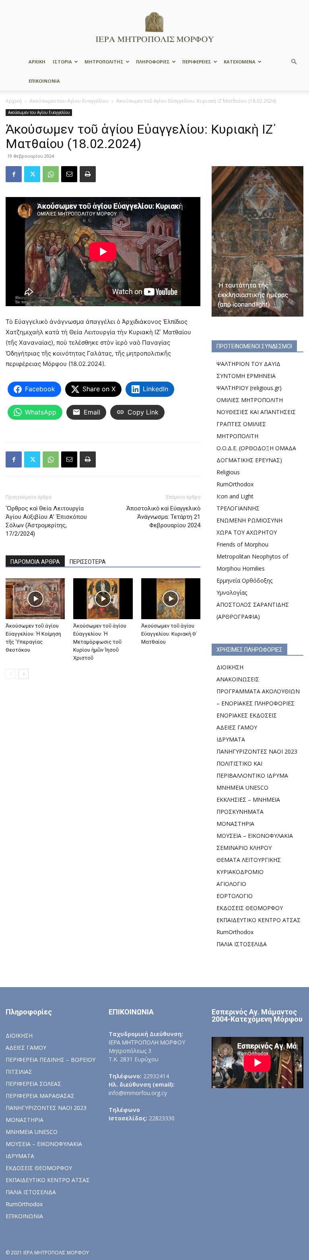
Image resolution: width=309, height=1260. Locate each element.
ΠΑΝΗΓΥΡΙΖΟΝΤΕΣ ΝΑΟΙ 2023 (256, 751)
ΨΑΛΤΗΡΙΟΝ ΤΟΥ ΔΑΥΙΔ (248, 364)
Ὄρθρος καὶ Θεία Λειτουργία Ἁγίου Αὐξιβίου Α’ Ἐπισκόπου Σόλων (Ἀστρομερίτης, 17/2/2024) (46, 521)
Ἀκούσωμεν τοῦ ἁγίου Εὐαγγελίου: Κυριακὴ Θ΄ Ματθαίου (169, 634)
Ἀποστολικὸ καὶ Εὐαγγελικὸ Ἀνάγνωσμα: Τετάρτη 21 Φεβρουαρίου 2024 (163, 517)
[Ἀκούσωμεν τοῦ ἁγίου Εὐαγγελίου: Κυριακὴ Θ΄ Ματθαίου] (170, 598)
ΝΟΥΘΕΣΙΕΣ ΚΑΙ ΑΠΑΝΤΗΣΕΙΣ (256, 412)
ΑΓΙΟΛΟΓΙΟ (231, 884)
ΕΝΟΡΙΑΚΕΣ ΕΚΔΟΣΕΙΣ (246, 715)
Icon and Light (234, 496)
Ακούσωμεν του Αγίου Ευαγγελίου (69, 101)
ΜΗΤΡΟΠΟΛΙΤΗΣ (104, 62)
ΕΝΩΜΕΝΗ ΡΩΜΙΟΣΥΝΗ (249, 520)
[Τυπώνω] (88, 174)
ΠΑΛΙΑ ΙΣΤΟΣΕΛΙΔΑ (241, 944)
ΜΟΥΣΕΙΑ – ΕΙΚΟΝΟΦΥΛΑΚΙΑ (254, 835)
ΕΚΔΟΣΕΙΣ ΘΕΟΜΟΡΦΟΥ (249, 908)
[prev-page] (11, 674)
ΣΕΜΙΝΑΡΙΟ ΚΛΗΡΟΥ (244, 848)
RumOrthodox (234, 484)
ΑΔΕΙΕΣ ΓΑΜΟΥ (236, 727)
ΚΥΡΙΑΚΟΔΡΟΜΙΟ (240, 872)
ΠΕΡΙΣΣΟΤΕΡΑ (88, 562)
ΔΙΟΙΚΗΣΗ (229, 667)
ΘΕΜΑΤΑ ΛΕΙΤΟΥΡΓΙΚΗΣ (248, 860)
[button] (293, 62)
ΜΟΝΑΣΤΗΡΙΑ (235, 823)
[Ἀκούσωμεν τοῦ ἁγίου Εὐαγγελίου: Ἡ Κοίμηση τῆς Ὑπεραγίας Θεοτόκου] (35, 598)
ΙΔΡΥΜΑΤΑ (230, 739)
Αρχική (14, 101)
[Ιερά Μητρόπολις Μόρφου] (154, 27)
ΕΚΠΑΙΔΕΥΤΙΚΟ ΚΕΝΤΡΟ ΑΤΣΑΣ (258, 920)
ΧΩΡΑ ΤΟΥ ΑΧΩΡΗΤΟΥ (246, 532)
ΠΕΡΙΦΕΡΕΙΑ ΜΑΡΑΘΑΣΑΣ (40, 1095)
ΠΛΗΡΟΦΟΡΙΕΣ (153, 62)
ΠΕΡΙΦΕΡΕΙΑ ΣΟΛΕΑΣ (33, 1083)
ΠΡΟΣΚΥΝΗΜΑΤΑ (240, 811)
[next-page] (24, 674)
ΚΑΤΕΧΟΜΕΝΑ (239, 62)
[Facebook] (14, 174)
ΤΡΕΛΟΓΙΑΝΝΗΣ (238, 508)
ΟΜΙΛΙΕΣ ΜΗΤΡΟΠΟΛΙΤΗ (249, 400)
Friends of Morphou (242, 544)
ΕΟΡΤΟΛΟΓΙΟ (234, 896)
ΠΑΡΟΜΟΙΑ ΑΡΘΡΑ (35, 562)
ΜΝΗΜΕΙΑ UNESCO (242, 787)
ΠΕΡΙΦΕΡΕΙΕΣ (196, 62)
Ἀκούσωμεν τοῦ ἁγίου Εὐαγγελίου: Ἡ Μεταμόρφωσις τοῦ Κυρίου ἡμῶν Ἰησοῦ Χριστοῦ (99, 642)
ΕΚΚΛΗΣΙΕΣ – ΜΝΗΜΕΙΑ (248, 799)
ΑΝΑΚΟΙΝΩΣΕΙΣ (237, 679)
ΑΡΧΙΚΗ (37, 62)
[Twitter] (32, 174)
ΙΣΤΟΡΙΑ (62, 62)
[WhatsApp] (51, 174)
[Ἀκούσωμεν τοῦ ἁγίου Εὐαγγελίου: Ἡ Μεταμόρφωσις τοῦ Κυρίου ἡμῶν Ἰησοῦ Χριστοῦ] (102, 598)
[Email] (69, 174)
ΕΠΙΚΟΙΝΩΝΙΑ (44, 81)
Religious (228, 472)
